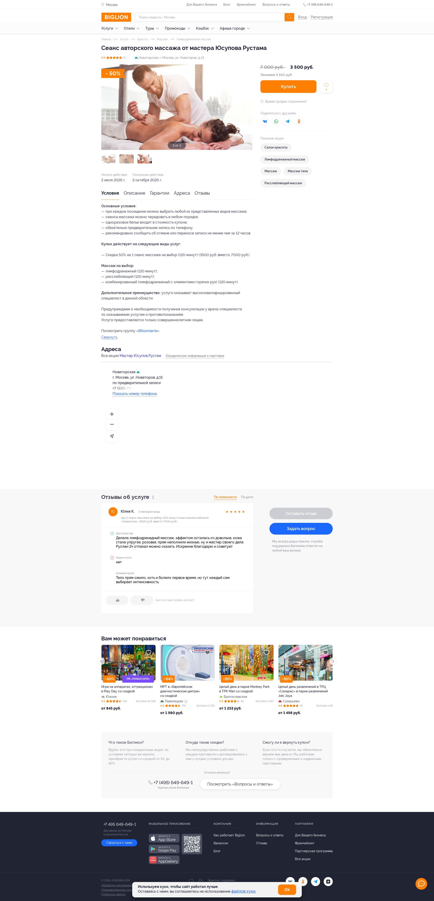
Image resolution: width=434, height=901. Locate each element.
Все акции (302, 859)
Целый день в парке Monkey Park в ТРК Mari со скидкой (185, 689)
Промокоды (175, 28)
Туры (149, 28)
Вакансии (221, 843)
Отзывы (202, 193)
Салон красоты (276, 147)
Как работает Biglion (229, 835)
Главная (106, 39)
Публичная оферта (113, 894)
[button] (108, 158)
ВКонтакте (148, 331)
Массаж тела (298, 171)
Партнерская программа (314, 851)
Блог (226, 4)
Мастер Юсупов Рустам (140, 356)
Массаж (162, 39)
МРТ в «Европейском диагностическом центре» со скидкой (121, 691)
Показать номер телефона (135, 394)
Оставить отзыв (301, 513)
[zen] (328, 881)
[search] (289, 17)
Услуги (107, 28)
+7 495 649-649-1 (320, 4)
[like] (117, 600)
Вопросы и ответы (276, 4)
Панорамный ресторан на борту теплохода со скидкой (303, 689)
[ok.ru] (302, 881)
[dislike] (142, 600)
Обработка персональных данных (123, 885)
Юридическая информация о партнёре (195, 356)
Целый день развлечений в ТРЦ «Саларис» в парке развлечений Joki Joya (244, 691)
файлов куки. (243, 891)
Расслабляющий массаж (283, 183)
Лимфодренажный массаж (193, 39)
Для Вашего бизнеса (201, 4)
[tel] (315, 881)
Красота (142, 39)
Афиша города (232, 28)
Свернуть (109, 337)
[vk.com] (290, 881)
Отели (129, 28)
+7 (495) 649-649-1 (173, 782)
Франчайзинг (246, 4)
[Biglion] (116, 17)
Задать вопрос (301, 528)
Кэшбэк (202, 28)
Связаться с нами (119, 842)
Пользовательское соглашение (121, 890)
